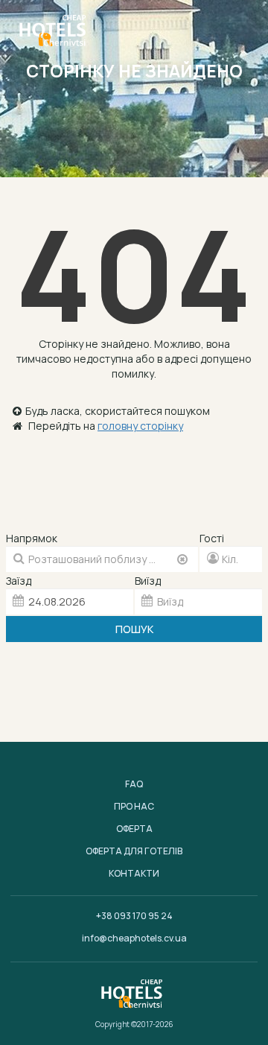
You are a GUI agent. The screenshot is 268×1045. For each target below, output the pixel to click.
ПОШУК (134, 629)
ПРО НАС (134, 806)
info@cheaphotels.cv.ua (134, 938)
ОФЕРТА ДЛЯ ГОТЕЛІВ (134, 851)
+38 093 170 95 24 (134, 915)
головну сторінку (140, 426)
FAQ (134, 784)
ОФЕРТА (134, 828)
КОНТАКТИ (134, 873)
